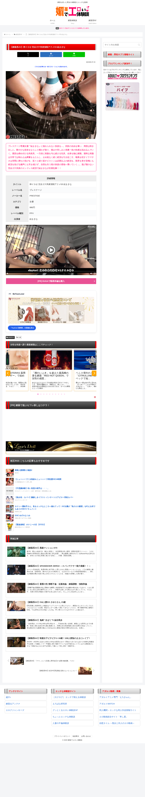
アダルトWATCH (107, 704)
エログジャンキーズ (15, 710)
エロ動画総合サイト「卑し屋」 (113, 717)
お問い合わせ (86, 736)
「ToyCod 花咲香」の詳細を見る (22, 328)
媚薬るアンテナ (13, 704)
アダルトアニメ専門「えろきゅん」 (115, 697)
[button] (139, 45)
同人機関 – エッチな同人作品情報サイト (117, 710)
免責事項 (75, 736)
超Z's (8, 697)
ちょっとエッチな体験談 (64, 717)
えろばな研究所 (60, 704)
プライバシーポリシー (62, 736)
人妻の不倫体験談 (61, 723)
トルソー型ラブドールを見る (82, 446)
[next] (94, 373)
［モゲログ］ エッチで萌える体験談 (69, 697)
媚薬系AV (11, 337)
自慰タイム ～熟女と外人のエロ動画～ (117, 723)
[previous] (8, 373)
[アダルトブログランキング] (122, 76)
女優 (19, 337)
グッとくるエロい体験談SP (65, 710)
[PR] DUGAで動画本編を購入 (51, 281)
